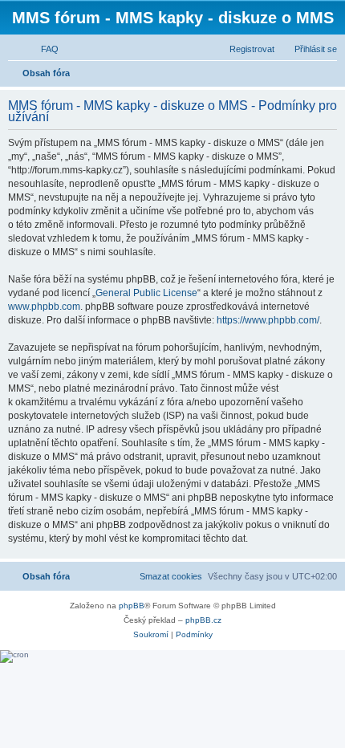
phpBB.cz (203, 620)
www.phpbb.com (44, 306)
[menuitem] (42, 49)
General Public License (146, 293)
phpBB (131, 605)
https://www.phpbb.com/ (268, 320)
